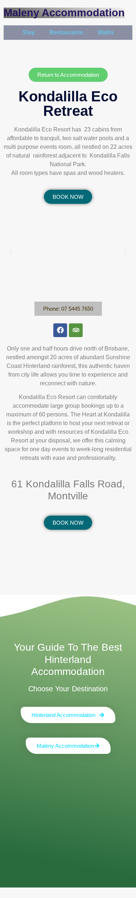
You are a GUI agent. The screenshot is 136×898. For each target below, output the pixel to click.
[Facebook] (60, 330)
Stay (28, 32)
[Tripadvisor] (76, 330)
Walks (106, 32)
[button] (11, 252)
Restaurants (66, 32)
